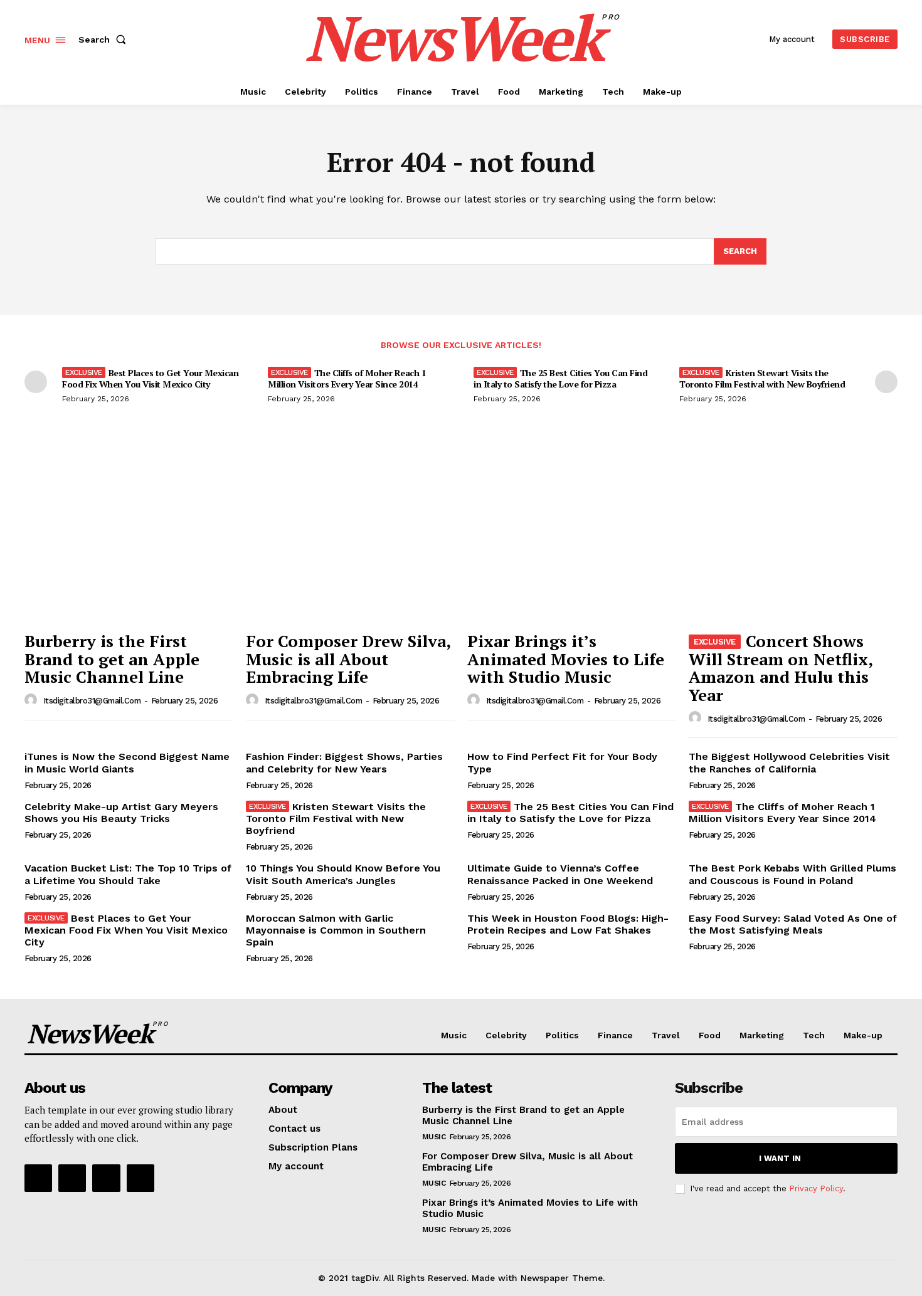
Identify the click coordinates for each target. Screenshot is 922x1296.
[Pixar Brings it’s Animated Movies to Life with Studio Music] (571, 546)
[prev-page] (35, 382)
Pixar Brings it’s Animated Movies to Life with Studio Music (565, 658)
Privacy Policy (816, 1188)
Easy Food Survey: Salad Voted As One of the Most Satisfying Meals (793, 924)
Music (434, 1136)
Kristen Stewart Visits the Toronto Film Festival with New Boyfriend (762, 378)
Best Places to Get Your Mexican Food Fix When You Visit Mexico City (150, 378)
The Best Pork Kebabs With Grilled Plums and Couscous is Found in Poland (792, 874)
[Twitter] (106, 1178)
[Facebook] (38, 1178)
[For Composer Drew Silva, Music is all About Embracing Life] (350, 546)
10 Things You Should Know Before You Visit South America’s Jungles (343, 874)
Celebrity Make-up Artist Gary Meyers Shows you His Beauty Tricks (121, 812)
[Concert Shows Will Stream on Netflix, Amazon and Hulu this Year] (793, 546)
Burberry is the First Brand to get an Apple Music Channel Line (111, 658)
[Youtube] (140, 1178)
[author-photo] (32, 700)
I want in (780, 1158)
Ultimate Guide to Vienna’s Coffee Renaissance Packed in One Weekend (560, 874)
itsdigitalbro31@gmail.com (92, 700)
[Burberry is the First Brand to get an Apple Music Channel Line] (128, 546)
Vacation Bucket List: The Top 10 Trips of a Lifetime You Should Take (127, 874)
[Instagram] (72, 1178)
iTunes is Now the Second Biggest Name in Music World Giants (127, 762)
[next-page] (886, 382)
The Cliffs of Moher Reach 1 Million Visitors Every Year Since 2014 (347, 378)
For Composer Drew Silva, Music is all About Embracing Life (348, 658)
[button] (104, 39)
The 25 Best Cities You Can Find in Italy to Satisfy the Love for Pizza (560, 378)
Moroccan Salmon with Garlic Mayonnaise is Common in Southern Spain (336, 930)
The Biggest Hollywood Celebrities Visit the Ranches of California (789, 762)
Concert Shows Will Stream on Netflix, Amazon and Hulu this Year (781, 667)
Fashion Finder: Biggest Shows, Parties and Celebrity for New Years (344, 762)
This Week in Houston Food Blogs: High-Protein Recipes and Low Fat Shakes (568, 924)
